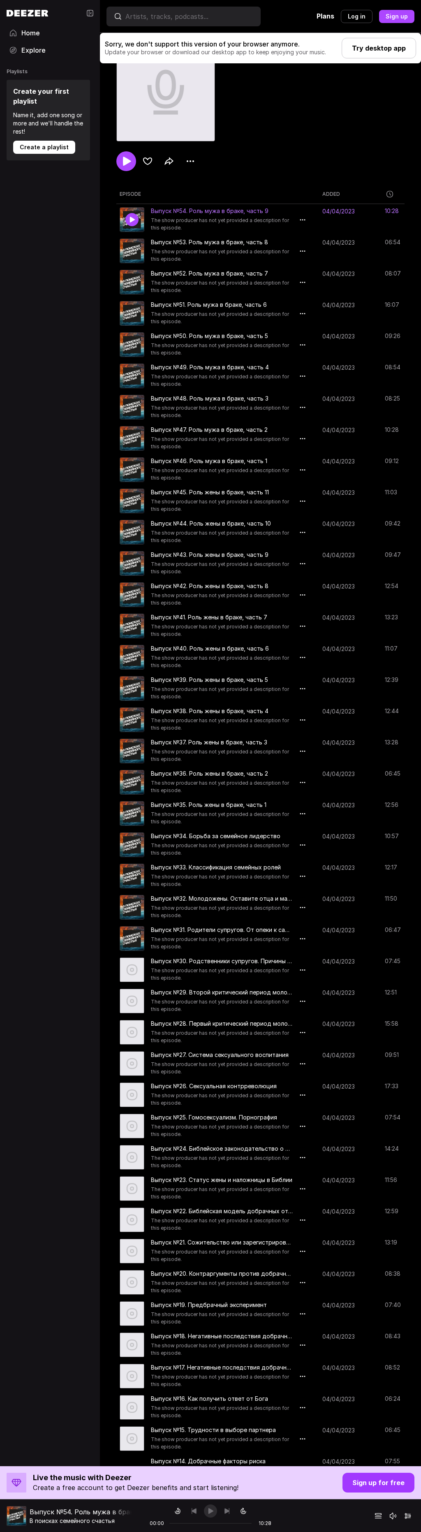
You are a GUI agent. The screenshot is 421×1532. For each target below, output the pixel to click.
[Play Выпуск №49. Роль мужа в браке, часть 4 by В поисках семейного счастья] (132, 375)
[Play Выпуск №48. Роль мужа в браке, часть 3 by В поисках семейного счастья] (132, 407)
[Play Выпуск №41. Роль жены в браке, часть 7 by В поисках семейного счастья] (132, 626)
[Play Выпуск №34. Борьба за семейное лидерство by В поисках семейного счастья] (132, 844)
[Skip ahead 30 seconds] (243, 1511)
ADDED (331, 194)
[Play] (210, 1511)
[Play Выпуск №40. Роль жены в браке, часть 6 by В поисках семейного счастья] (132, 657)
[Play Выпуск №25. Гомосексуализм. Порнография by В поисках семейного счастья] (132, 1126)
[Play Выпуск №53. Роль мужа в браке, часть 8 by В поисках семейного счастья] (132, 250)
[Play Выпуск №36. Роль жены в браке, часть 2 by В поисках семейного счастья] (132, 782)
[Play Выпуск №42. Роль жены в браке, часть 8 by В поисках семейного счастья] (132, 594)
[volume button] (393, 1516)
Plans (325, 16)
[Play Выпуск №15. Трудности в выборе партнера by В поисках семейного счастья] (132, 1438)
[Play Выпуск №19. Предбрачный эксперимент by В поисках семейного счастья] (132, 1313)
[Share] (169, 161)
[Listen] (126, 161)
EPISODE (130, 194)
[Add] (147, 161)
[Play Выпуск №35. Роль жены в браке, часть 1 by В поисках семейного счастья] (132, 813)
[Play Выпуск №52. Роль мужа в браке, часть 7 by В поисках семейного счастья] (132, 282)
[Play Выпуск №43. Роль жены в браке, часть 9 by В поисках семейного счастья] (132, 563)
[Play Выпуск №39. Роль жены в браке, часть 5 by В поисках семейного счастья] (132, 688)
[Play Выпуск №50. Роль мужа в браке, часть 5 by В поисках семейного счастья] (132, 344)
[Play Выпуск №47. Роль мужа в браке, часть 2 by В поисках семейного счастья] (132, 438)
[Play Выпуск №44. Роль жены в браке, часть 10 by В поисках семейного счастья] (132, 532)
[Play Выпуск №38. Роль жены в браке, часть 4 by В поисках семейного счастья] (132, 719)
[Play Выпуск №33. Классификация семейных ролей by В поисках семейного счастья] (132, 876)
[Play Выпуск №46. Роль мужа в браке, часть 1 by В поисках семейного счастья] (132, 469)
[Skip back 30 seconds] (177, 1511)
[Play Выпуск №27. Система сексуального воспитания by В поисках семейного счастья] (132, 1063)
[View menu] (190, 161)
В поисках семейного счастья (72, 1520)
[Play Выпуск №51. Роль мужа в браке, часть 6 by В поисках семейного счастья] (132, 313)
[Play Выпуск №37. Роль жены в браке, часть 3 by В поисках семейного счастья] (132, 751)
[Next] (227, 1511)
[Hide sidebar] (90, 13)
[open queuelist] (378, 1516)
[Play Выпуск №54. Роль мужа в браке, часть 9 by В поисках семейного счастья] (132, 219)
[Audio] (407, 1516)
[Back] (194, 1511)
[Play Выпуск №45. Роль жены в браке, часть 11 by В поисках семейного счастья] (132, 501)
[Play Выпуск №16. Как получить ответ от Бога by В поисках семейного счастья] (132, 1407)
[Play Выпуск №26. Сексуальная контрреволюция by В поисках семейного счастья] (132, 1094)
